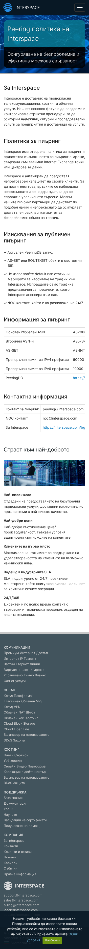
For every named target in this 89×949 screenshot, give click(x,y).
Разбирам (52, 940)
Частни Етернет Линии (22, 664)
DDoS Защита (14, 740)
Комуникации (17, 647)
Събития (10, 868)
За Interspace (14, 841)
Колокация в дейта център (25, 772)
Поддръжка (15, 792)
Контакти (11, 846)
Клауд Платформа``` (19, 696)
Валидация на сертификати (25, 820)
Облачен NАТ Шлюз (19, 712)
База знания (13, 798)
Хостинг (12, 749)
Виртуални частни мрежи (24, 670)
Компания (13, 835)
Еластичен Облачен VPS (23, 701)
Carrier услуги (15, 681)
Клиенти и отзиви (18, 852)
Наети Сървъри (16, 755)
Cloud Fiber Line (16, 729)
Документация (15, 803)
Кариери (11, 863)
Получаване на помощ (22, 826)
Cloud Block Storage (19, 723)
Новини (10, 857)
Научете (10, 815)
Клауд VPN (12, 707)
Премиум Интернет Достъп (26, 653)
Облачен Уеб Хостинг (21, 718)
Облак (9, 690)
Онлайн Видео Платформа (24, 766)
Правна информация (20, 874)
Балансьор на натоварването (26, 735)
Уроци (8, 809)
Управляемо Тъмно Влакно (25, 675)
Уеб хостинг (13, 761)
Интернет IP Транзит (20, 658)
